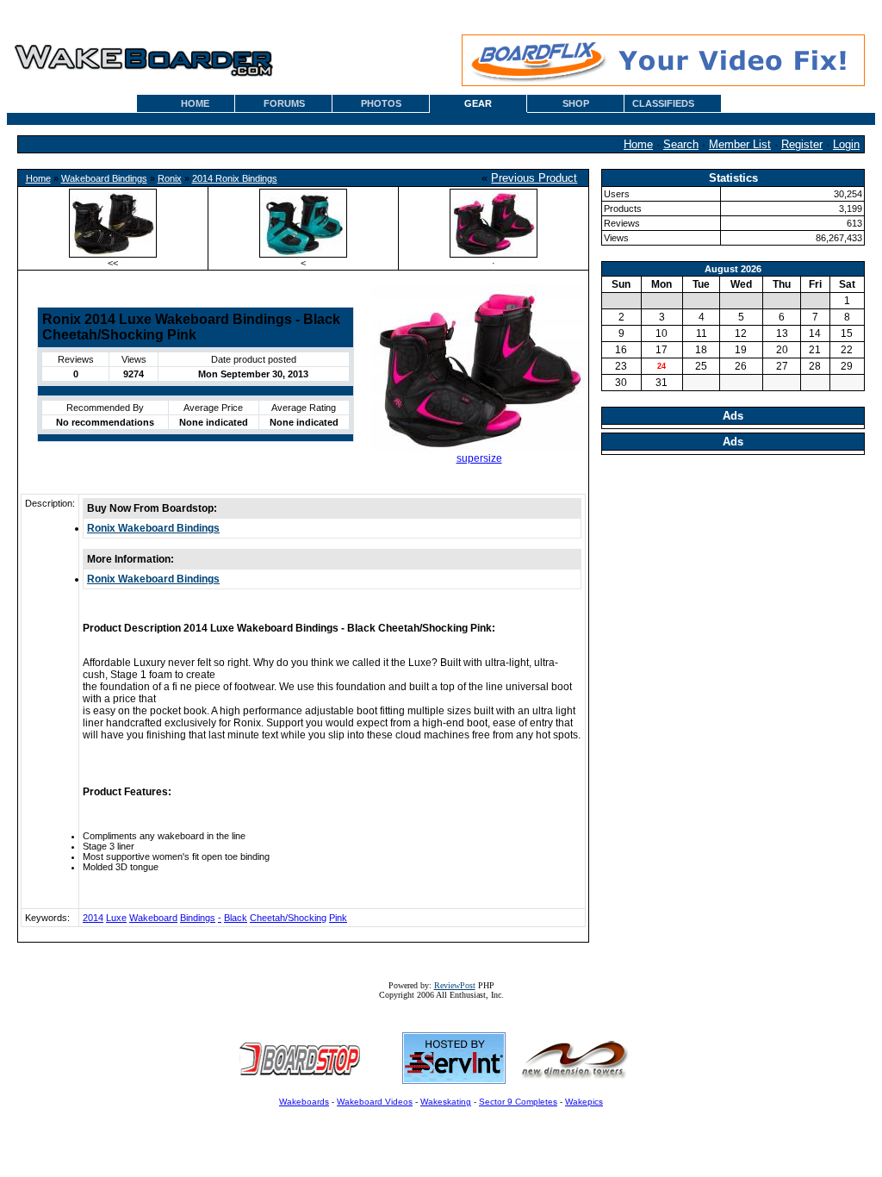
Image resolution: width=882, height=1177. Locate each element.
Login (846, 144)
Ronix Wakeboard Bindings (153, 528)
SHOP (575, 103)
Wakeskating (445, 1101)
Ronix (170, 178)
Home (638, 144)
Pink (338, 917)
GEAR (478, 103)
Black (235, 917)
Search (681, 144)
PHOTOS (381, 103)
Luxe (116, 917)
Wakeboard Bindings (104, 178)
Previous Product (534, 177)
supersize (479, 458)
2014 (93, 917)
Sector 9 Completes (518, 1101)
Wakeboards (304, 1101)
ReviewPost (454, 985)
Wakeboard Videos (375, 1101)
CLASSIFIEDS (663, 103)
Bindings (197, 917)
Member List (740, 144)
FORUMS (284, 103)
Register (802, 144)
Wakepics (584, 1101)
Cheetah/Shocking (288, 917)
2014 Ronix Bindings (234, 178)
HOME (195, 103)
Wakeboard (153, 917)
